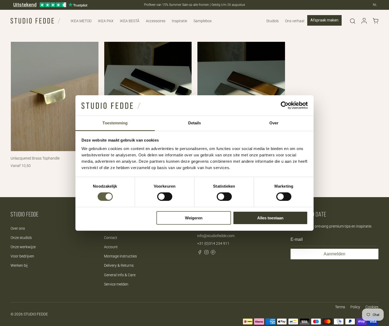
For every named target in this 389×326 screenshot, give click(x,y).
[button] (352, 21)
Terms (340, 307)
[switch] (164, 196)
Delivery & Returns (119, 265)
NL (375, 5)
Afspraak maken (324, 20)
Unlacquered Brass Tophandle (35, 158)
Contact (110, 238)
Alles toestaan (270, 218)
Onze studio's (21, 238)
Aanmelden (334, 254)
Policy (355, 307)
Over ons (18, 228)
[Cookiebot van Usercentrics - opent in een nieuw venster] (284, 105)
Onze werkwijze (23, 247)
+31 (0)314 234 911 (213, 243)
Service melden (116, 284)
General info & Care (119, 275)
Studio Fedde (36, 314)
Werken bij (19, 265)
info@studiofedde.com (215, 236)
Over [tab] (273, 123)
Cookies (371, 307)
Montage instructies (120, 256)
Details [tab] (194, 123)
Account (111, 247)
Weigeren (193, 218)
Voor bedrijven (22, 256)
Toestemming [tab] (115, 123)
